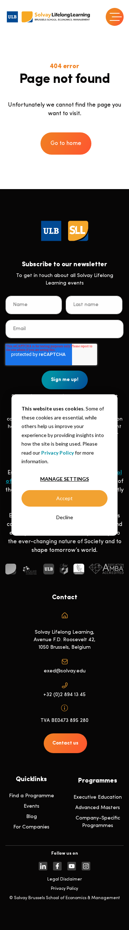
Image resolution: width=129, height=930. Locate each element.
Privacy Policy (57, 452)
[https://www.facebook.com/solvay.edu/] (57, 866)
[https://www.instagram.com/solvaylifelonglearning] (86, 866)
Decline (64, 517)
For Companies (31, 827)
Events (31, 806)
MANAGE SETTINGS (64, 479)
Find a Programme (31, 796)
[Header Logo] (48, 17)
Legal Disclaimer (64, 879)
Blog (31, 816)
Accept (64, 498)
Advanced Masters (97, 808)
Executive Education (97, 797)
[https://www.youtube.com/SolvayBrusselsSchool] (71, 866)
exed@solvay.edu (65, 671)
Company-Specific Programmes (98, 822)
